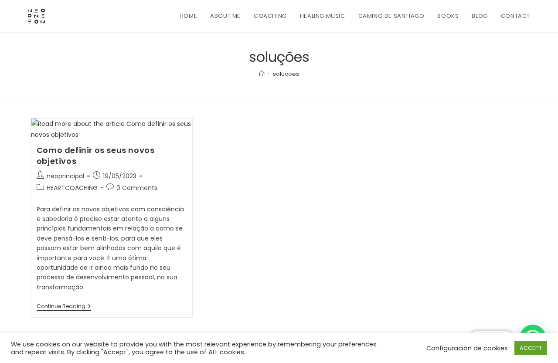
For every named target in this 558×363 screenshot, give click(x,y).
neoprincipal (65, 176)
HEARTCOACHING (72, 187)
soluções (286, 74)
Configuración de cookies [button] (467, 348)
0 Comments (136, 187)
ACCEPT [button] (531, 348)
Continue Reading (64, 307)
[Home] (262, 74)
